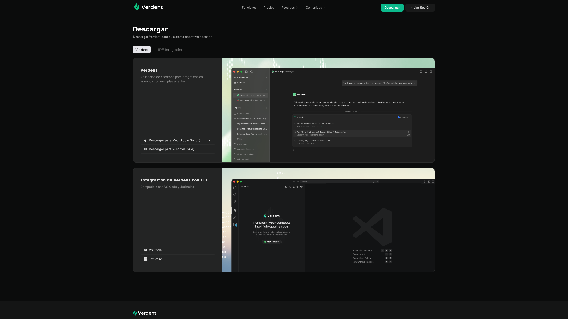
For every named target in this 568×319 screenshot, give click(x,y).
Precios (269, 7)
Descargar (392, 7)
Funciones (249, 7)
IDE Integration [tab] (170, 49)
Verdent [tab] (141, 49)
